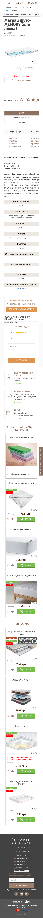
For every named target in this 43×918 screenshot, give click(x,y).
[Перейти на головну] (21, 3)
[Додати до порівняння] (11, 670)
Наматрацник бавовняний (21, 483)
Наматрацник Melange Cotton (21, 575)
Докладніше (21, 289)
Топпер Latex (21, 726)
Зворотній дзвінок (21, 870)
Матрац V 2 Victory (21, 680)
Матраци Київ (21, 914)
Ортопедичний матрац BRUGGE (21, 782)
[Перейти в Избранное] (28, 3)
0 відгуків (22, 35)
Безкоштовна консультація (41, 461)
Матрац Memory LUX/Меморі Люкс (21, 632)
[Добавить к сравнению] (11, 474)
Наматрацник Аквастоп (21, 529)
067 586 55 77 (22, 865)
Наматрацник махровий (21, 437)
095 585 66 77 (22, 859)
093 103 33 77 (22, 862)
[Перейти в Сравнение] (32, 3)
